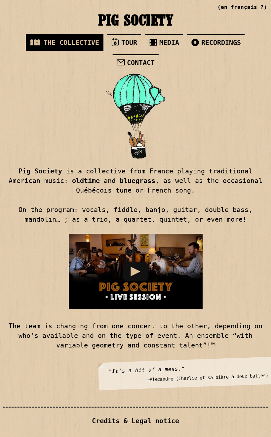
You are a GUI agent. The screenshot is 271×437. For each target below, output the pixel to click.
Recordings (221, 43)
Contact (141, 63)
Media (169, 43)
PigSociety (135, 21)
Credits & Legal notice (135, 421)
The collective (71, 43)
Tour (125, 43)
